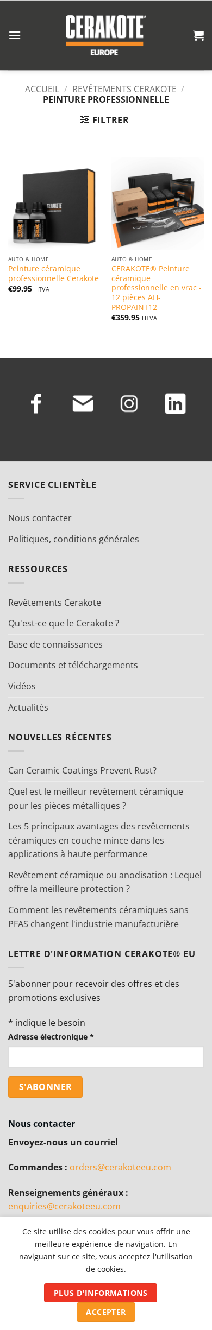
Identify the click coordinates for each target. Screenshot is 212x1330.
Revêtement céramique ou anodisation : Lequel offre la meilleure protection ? (105, 882)
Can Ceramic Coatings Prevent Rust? (82, 770)
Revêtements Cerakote (124, 89)
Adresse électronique (51, 1036)
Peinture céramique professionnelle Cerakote (53, 273)
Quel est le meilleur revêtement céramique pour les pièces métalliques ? (95, 799)
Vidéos (22, 686)
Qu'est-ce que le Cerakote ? (63, 623)
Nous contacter (40, 518)
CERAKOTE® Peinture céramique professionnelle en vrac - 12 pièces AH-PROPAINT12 (156, 288)
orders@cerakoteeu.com (120, 1167)
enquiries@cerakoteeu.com (64, 1206)
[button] (14, 35)
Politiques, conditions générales (73, 539)
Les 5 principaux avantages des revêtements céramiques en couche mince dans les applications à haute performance (99, 840)
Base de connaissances (55, 644)
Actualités (28, 707)
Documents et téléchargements (73, 665)
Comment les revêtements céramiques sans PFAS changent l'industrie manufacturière (98, 917)
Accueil (42, 89)
